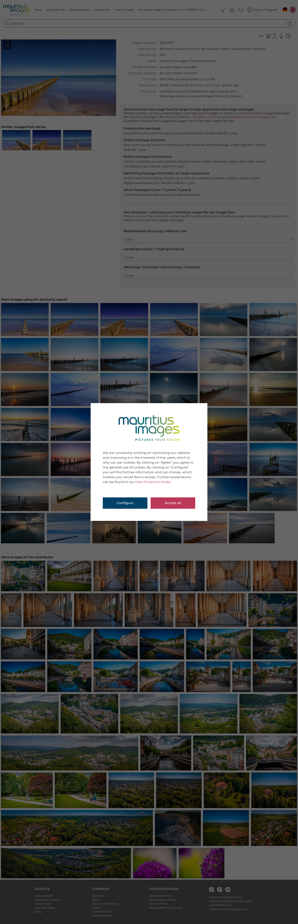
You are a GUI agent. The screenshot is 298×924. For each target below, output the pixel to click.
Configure (125, 503)
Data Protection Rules (153, 482)
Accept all (173, 503)
